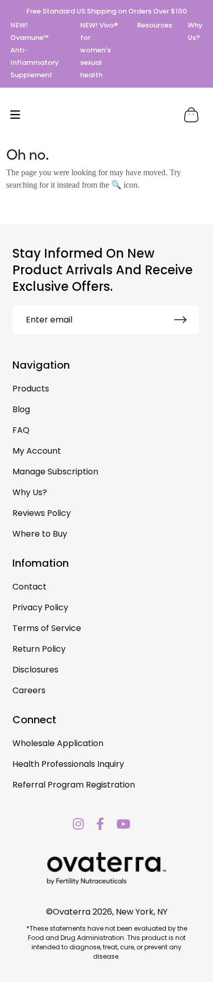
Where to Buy (39, 534)
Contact (29, 587)
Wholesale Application (57, 743)
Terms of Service (46, 628)
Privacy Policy (40, 607)
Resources (154, 25)
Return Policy (39, 649)
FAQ (20, 430)
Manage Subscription (55, 472)
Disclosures (35, 670)
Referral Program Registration (73, 785)
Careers (28, 690)
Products (30, 389)
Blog (21, 409)
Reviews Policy (41, 513)
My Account (36, 451)
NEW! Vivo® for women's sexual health (99, 50)
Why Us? (29, 492)
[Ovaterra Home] (106, 114)
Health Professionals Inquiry (68, 764)
